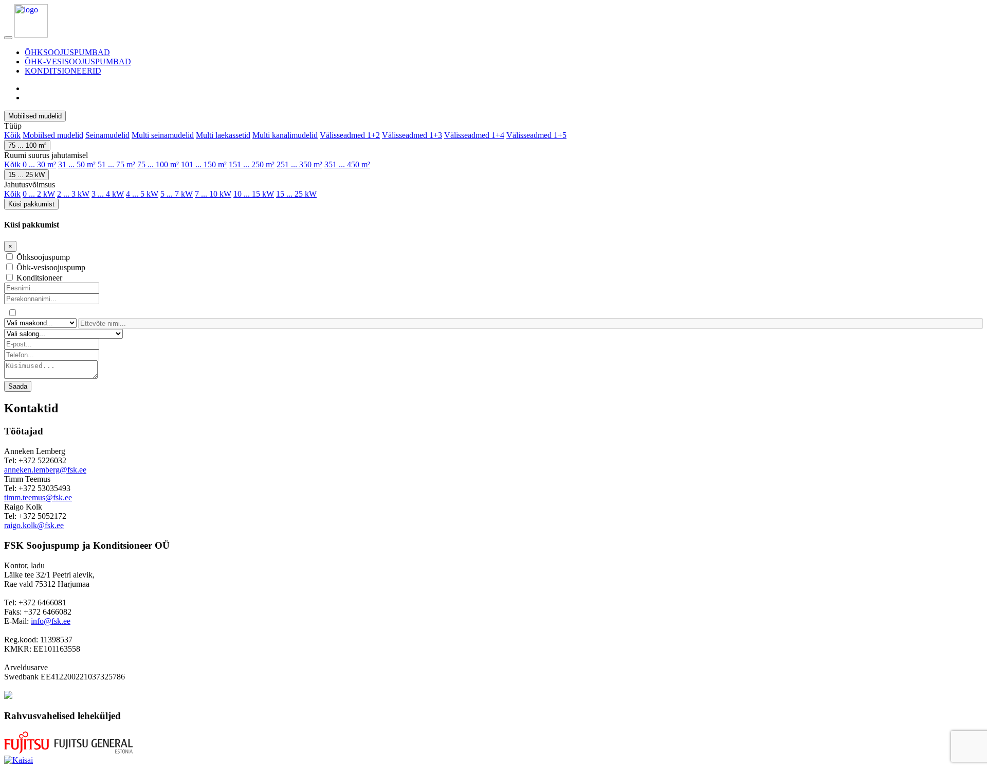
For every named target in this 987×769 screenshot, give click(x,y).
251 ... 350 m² (299, 164)
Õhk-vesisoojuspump (50, 267)
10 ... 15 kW (253, 193)
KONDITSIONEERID (63, 70)
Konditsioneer (39, 277)
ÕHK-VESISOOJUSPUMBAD (78, 61)
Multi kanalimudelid (285, 135)
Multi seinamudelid (163, 135)
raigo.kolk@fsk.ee (34, 525)
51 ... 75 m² (116, 164)
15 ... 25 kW (26, 175)
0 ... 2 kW (39, 193)
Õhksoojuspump (43, 257)
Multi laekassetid (223, 135)
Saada (17, 386)
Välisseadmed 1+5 (536, 135)
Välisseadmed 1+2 (350, 135)
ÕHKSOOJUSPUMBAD (67, 52)
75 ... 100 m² (27, 145)
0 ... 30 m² (39, 164)
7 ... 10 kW (213, 193)
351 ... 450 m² (347, 164)
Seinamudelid (107, 135)
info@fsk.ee (50, 621)
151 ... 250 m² (252, 164)
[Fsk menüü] (8, 37)
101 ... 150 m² (204, 164)
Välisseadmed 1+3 (412, 135)
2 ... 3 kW (73, 193)
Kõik (12, 135)
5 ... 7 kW (176, 193)
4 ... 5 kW (142, 193)
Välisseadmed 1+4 (474, 135)
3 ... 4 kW (108, 193)
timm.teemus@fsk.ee (38, 497)
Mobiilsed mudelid (35, 116)
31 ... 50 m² (77, 164)
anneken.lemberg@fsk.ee (45, 469)
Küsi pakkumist (31, 204)
